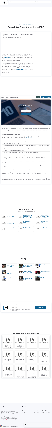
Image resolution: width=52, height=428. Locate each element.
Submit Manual (24, 6)
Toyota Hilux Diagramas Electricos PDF (20, 346)
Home (23, 409)
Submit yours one (9, 419)
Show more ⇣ (5, 74)
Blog (23, 410)
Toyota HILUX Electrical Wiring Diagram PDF (8, 346)
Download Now (46, 97)
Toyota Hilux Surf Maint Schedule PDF (44, 375)
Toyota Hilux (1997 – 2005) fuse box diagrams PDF (32, 360)
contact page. (29, 137)
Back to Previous (29, 24)
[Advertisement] (26, 15)
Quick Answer (36, 412)
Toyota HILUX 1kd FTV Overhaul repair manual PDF (8, 360)
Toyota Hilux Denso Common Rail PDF (32, 346)
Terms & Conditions (46, 412)
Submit (26, 114)
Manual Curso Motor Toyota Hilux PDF (44, 361)
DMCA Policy (44, 409)
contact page (7, 57)
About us (36, 409)
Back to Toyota (22, 24)
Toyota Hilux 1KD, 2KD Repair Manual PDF (44, 346)
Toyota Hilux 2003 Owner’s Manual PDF (8, 375)
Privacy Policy (45, 410)
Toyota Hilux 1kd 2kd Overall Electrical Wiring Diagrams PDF (20, 360)
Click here (44, 425)
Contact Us (36, 410)
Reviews (24, 412)
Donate (38, 97)
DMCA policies (19, 69)
